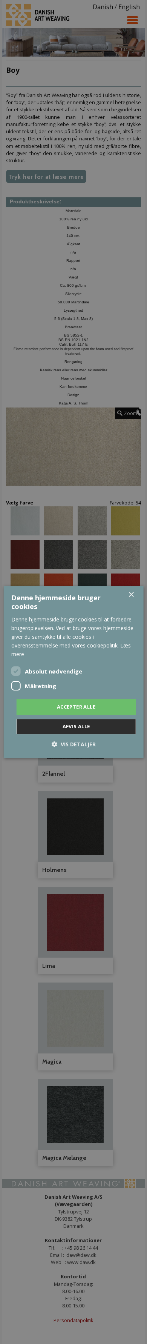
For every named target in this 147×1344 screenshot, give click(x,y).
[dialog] (74, 672)
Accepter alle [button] (76, 706)
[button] (74, 744)
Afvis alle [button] (76, 726)
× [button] (131, 595)
